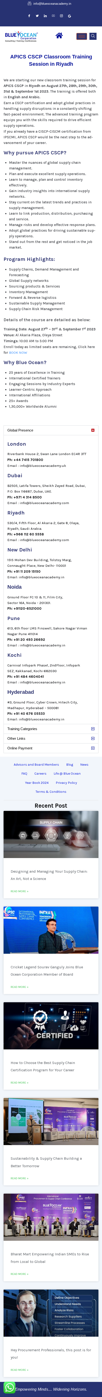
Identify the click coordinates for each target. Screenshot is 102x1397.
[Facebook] (29, 16)
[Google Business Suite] (69, 16)
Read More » (19, 891)
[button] (93, 36)
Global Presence (20, 430)
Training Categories (22, 729)
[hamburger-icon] (81, 36)
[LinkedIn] (45, 16)
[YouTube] (53, 16)
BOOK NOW (18, 352)
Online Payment (19, 748)
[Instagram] (61, 16)
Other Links (16, 738)
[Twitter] (37, 16)
